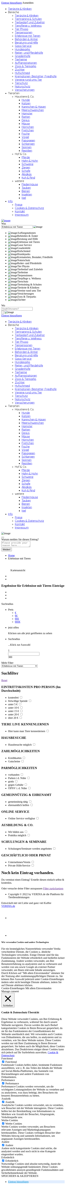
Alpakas (27, 174)
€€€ (17, 618)
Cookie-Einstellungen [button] (13, 988)
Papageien (28, 140)
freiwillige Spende (18, 701)
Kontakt (20, 211)
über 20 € (13, 717)
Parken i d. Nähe (17, 778)
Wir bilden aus (16, 832)
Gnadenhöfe (22, 56)
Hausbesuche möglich (20, 744)
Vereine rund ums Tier (28, 79)
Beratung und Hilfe (26, 42)
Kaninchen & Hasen (34, 106)
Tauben (26, 187)
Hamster (27, 113)
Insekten (27, 194)
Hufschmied (22, 73)
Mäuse (26, 123)
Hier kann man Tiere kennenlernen (27, 731)
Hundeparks (22, 49)
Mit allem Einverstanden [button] (38, 988)
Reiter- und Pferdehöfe (29, 52)
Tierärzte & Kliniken (20, 8)
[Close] (2, 537)
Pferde (26, 157)
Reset (4, 680)
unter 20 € (14, 714)
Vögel (25, 137)
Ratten (26, 116)
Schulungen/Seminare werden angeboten (30, 848)
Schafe (26, 171)
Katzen (26, 103)
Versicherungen (25, 89)
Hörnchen (28, 127)
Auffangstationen (26, 62)
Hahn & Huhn (30, 160)
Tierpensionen (23, 32)
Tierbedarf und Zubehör (30, 22)
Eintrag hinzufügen (11, 2)
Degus (26, 120)
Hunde (26, 100)
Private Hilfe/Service (19, 865)
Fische (26, 133)
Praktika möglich (17, 835)
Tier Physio (21, 29)
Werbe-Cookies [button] (9, 1120)
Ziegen (26, 167)
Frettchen (28, 130)
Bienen (26, 191)
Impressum (22, 214)
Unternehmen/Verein (19, 862)
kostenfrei (13, 697)
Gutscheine (14, 761)
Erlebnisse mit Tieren (27, 35)
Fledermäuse (30, 184)
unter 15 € (14, 711)
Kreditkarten (15, 758)
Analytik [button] (6, 1098)
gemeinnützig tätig (18, 801)
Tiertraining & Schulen (28, 19)
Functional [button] (7, 1058)
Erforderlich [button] (7, 1157)
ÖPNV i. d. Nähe (18, 788)
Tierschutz (21, 83)
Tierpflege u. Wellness (28, 25)
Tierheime (21, 59)
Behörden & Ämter (26, 39)
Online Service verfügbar (22, 818)
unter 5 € (13, 704)
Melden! (6, 549)
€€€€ (17, 621)
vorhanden (14, 774)
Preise (18, 204)
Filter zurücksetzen (53, 888)
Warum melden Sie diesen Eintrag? (20, 539)
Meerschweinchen (33, 110)
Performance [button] (8, 1080)
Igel (24, 198)
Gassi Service (23, 46)
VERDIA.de (8, 906)
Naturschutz (22, 86)
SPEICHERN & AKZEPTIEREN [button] (19, 1176)
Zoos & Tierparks (25, 66)
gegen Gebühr (16, 784)
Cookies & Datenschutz (29, 208)
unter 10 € (14, 707)
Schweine (27, 164)
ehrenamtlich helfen (19, 805)
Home (11, 555)
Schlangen (28, 144)
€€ (16, 615)
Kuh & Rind (28, 177)
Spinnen (26, 147)
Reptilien (27, 150)
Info (10, 201)
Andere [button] (5, 1141)
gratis (11, 781)
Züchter (20, 69)
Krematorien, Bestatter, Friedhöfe (36, 76)
